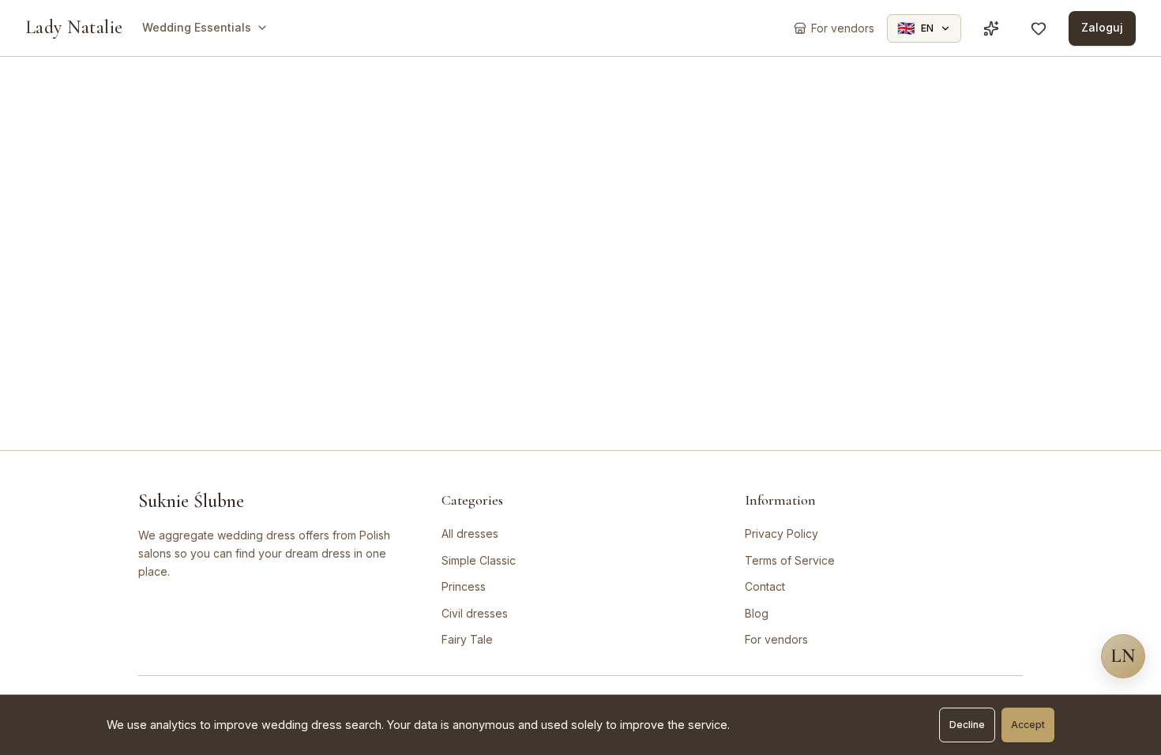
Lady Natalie (74, 27)
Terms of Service (790, 560)
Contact (765, 586)
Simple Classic (478, 560)
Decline (967, 725)
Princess (463, 586)
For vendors (776, 639)
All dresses (469, 533)
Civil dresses (474, 613)
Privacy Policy (781, 533)
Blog (756, 613)
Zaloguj (1102, 27)
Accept (1028, 725)
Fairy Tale (467, 639)
